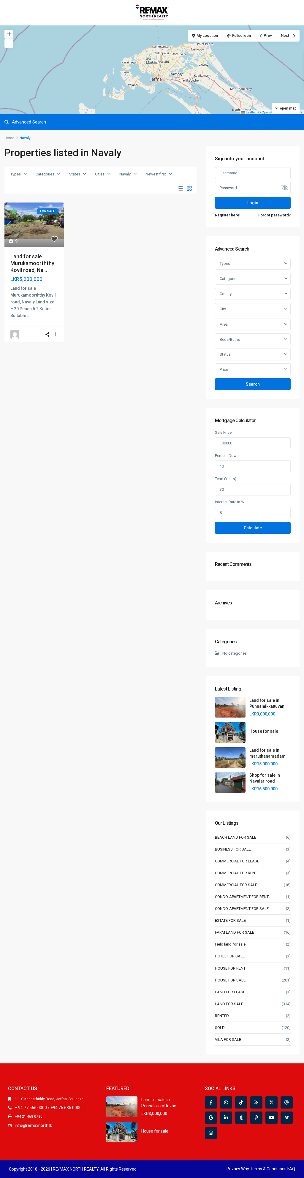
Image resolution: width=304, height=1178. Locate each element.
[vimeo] (287, 1118)
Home (9, 138)
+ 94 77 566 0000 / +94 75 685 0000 (48, 1107)
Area (224, 324)
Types (15, 174)
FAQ (291, 1168)
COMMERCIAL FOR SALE (236, 885)
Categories (45, 174)
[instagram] (211, 1133)
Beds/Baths (230, 339)
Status (225, 354)
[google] (211, 1118)
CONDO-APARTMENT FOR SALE (242, 908)
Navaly (125, 174)
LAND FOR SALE (229, 1004)
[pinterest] (256, 1118)
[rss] (256, 1102)
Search (253, 384)
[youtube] (271, 1118)
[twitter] (271, 1102)
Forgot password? (274, 215)
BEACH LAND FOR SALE (235, 837)
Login (252, 202)
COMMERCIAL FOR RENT (236, 873)
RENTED (222, 1016)
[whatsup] (226, 1102)
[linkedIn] (226, 1118)
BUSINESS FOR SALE (233, 849)
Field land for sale (230, 944)
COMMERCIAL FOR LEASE (237, 861)
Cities (99, 174)
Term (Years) (225, 478)
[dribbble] (287, 1102)
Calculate (253, 527)
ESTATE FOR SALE (230, 920)
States (74, 174)
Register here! (227, 215)
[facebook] (211, 1102)
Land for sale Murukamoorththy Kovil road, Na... (32, 263)
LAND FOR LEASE (230, 992)
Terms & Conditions (268, 1168)
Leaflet (250, 112)
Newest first (155, 174)
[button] (152, 62)
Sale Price (223, 432)
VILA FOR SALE (228, 1039)
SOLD (220, 1027)
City (223, 309)
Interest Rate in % (229, 502)
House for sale (263, 731)
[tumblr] (241, 1118)
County (226, 294)
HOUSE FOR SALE (230, 980)
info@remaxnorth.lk (33, 1125)
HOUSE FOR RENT (230, 968)
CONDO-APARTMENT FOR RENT (242, 896)
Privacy (233, 1168)
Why (245, 1168)
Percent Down (227, 455)
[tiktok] (241, 1102)
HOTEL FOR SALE (230, 956)
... (29, 315)
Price (224, 369)
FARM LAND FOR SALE (234, 932)
